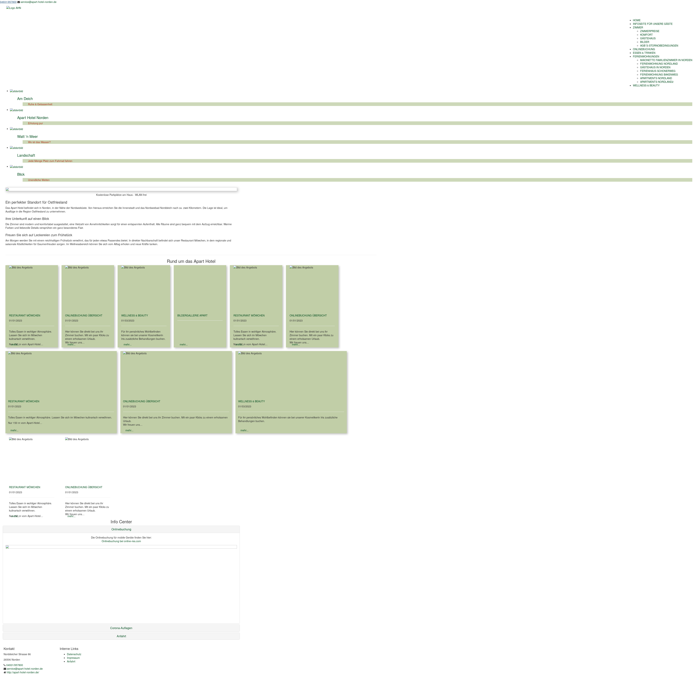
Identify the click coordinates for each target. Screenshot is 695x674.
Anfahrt (71, 661)
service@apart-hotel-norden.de (38, 2)
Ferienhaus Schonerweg (657, 71)
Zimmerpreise (649, 31)
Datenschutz (74, 654)
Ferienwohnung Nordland (659, 63)
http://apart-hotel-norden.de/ (23, 672)
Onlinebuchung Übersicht (83, 315)
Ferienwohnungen (646, 56)
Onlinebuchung (644, 49)
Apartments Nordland (656, 78)
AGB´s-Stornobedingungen (659, 45)
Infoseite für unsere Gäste (653, 24)
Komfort (646, 34)
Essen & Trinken (644, 53)
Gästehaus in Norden (655, 67)
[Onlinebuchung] (121, 546)
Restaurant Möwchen (24, 315)
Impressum (73, 658)
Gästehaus (648, 38)
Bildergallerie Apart (192, 315)
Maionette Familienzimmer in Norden (666, 60)
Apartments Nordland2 (656, 82)
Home (637, 20)
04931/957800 (14, 665)
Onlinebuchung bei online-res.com (121, 541)
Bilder (644, 42)
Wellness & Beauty (646, 85)
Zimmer (638, 27)
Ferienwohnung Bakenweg (659, 74)
